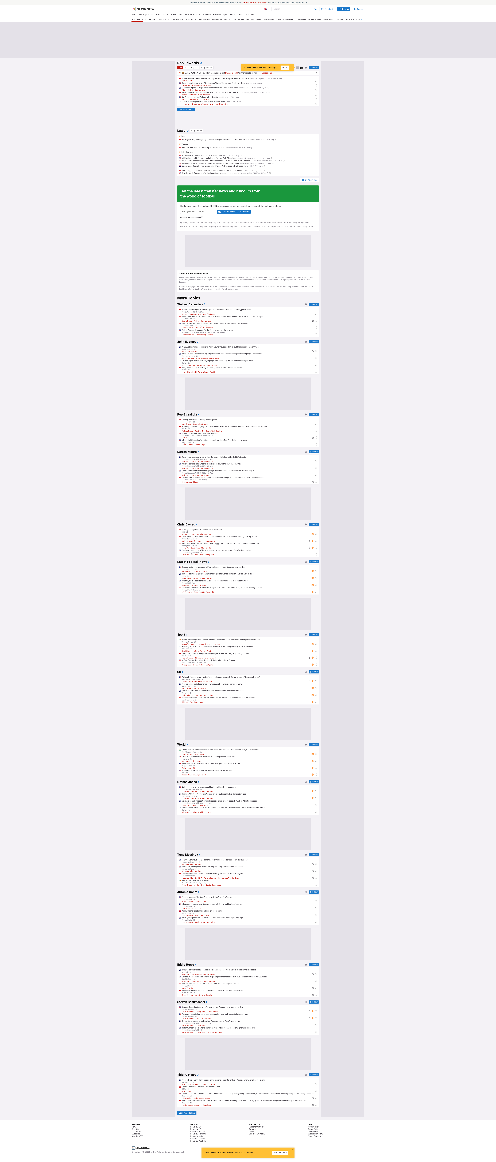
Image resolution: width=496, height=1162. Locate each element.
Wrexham (195, 534)
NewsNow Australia (198, 1141)
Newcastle (185, 974)
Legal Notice (305, 222)
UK (152, 14)
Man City (198, 431)
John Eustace (163, 19)
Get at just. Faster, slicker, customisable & (246, 2)
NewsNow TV (137, 1136)
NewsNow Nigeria (197, 1131)
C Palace (195, 585)
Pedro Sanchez (187, 754)
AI (200, 14)
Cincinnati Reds (198, 665)
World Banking (203, 688)
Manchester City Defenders (212, 431)
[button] (207, 67)
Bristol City (185, 548)
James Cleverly (187, 681)
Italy (193, 761)
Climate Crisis (190, 14)
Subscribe (136, 1134)
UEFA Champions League (190, 1084)
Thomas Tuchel (196, 974)
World (158, 14)
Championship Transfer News (202, 104)
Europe (198, 761)
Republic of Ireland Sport (195, 885)
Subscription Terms (316, 1134)
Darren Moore (190, 19)
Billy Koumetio (187, 812)
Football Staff (150, 19)
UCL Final (211, 1084)
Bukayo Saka (206, 1105)
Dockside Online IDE (257, 1134)
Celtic (196, 592)
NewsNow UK (195, 1127)
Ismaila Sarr (186, 585)
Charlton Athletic (188, 791)
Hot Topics (144, 14)
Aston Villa (208, 995)
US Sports (209, 665)
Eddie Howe (217, 19)
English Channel (187, 695)
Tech (247, 14)
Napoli (184, 901)
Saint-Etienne (186, 578)
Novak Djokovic (187, 651)
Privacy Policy (292, 222)
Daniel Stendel (329, 19)
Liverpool (209, 578)
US (194, 768)
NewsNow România (198, 1134)
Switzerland (186, 761)
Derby (184, 351)
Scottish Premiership (207, 592)
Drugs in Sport (198, 424)
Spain (202, 754)
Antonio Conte (230, 19)
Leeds (184, 445)
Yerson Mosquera (188, 328)
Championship (199, 85)
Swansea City (192, 358)
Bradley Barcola (187, 658)
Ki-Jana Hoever (187, 321)
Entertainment (236, 14)
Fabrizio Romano (199, 578)
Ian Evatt (340, 19)
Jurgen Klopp (300, 19)
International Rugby (204, 644)
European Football (201, 901)
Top (180, 68)
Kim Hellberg (204, 99)
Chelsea (204, 571)
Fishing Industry (200, 695)
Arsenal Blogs (200, 445)
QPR (197, 1018)
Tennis (209, 651)
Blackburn (185, 864)
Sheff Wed (185, 461)
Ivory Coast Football (215, 1032)
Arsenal (190, 445)
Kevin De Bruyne (187, 915)
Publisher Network (256, 1127)
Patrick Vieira (186, 1098)
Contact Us (136, 1131)
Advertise (253, 1129)
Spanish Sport (186, 424)
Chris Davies (256, 19)
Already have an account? (191, 217)
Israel (201, 702)
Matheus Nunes (187, 431)
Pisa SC (212, 372)
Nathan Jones (243, 19)
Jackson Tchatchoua (207, 314)
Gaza (165, 14)
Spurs (209, 812)
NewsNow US (195, 1129)
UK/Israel (185, 702)
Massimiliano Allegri (208, 922)
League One (208, 461)
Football (217, 14)
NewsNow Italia (196, 1136)
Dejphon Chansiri (197, 461)
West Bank (193, 702)
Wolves (208, 85)
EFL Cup (198, 791)
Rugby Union (216, 644)
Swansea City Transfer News (208, 358)
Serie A (184, 908)
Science (254, 14)
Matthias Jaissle (197, 995)
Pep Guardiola (177, 19)
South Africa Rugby (188, 644)
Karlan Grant (186, 805)
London (209, 681)
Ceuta (196, 754)
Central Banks (191, 688)
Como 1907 (198, 908)
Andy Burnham (199, 681)
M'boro (184, 90)
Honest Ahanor (187, 571)
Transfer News (213, 1011)
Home (134, 14)
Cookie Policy (313, 1129)
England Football (209, 974)
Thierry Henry (268, 19)
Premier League (187, 85)
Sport (225, 14)
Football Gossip (187, 81)
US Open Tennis (199, 651)
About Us (135, 1129)
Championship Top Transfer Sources (203, 878)
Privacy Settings (314, 1136)
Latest (186, 68)
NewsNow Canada (197, 1139)
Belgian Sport (204, 915)
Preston (198, 798)
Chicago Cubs (187, 665)
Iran (180, 14)
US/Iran (184, 768)
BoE (183, 688)
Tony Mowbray (204, 19)
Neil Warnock (205, 95)
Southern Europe (194, 775)
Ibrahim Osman (187, 541)
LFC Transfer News (201, 658)
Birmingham (186, 104)
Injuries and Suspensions (196, 365)
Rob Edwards (137, 19)
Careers (252, 1131)
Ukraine (173, 14)
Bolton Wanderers (188, 1011)
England (211, 695)
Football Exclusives (221, 104)
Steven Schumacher (284, 19)
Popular (194, 68)
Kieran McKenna (187, 555)
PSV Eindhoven (187, 592)
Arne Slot (350, 19)
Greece (184, 775)
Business (207, 14)
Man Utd (190, 988)
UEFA (183, 1091)
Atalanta (197, 571)
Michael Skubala (314, 19)
